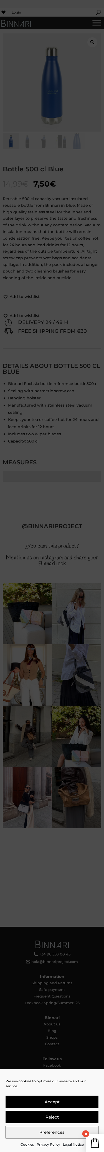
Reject (52, 1117)
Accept (52, 1101)
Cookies (27, 1144)
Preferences (52, 1132)
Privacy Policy (48, 1144)
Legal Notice (73, 1144)
